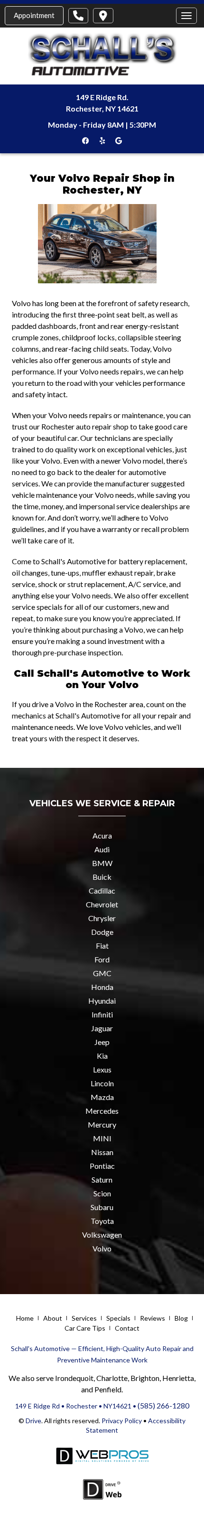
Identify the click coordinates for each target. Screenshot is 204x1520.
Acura (102, 835)
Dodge (102, 931)
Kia (102, 1055)
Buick (102, 876)
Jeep (102, 1041)
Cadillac (102, 890)
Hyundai (102, 1000)
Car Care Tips (85, 1328)
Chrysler (102, 918)
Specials (118, 1318)
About (52, 1318)
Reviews (152, 1318)
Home (25, 1318)
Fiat (102, 945)
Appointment (34, 15)
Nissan (102, 1151)
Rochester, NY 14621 (102, 108)
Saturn (102, 1179)
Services (84, 1318)
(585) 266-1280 (163, 1405)
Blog (181, 1318)
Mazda (102, 1096)
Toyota (102, 1220)
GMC (102, 973)
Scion (102, 1193)
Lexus (102, 1069)
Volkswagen (102, 1234)
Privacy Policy (121, 1421)
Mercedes (102, 1110)
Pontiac (102, 1165)
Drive (33, 1421)
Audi (102, 849)
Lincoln (102, 1083)
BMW (102, 862)
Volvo (102, 1248)
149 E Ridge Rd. (102, 97)
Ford (102, 959)
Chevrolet (102, 904)
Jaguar (102, 1028)
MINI (102, 1138)
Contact (127, 1328)
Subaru (102, 1207)
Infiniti (102, 1014)
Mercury (102, 1124)
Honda (102, 986)
